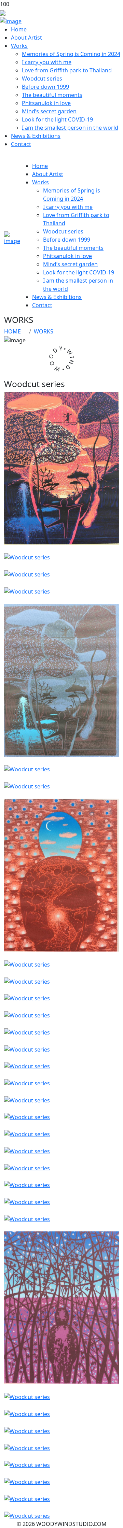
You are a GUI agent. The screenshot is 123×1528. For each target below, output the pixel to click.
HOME (12, 331)
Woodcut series (42, 78)
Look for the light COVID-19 (57, 119)
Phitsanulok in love (46, 103)
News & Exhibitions (35, 136)
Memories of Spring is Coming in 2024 (71, 54)
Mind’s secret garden (49, 111)
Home (19, 29)
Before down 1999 (45, 86)
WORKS (43, 331)
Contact (21, 144)
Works (19, 45)
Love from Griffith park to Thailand (67, 70)
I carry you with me (46, 62)
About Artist (26, 37)
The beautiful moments (52, 95)
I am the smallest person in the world (70, 127)
